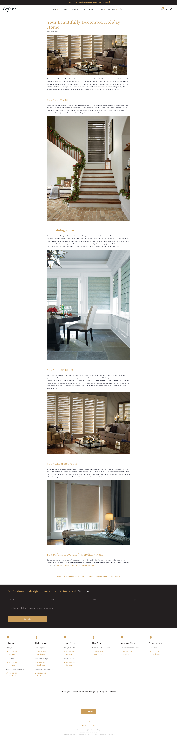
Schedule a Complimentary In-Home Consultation (88, 2)
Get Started (112, 9)
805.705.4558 (41, 662)
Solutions (75, 9)
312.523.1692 (13, 651)
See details (13, 676)
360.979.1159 (127, 651)
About (55, 9)
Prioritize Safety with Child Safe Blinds (104, 577)
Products (64, 9)
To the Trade (88, 721)
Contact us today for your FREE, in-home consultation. (76, 565)
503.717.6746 (98, 651)
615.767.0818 (156, 651)
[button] (161, 9)
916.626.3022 (41, 673)
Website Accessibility (94, 730)
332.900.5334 (70, 651)
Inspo (84, 9)
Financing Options (82, 730)
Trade (91, 9)
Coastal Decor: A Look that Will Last (71, 577)
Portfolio (101, 9)
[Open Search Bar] (121, 9)
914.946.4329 (70, 662)
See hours (12, 654)
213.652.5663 (41, 651)
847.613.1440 (13, 662)
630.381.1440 (13, 673)
